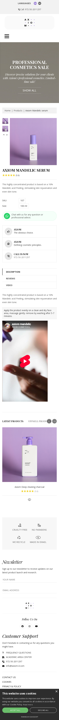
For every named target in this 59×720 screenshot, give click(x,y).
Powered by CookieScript (29, 717)
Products (18, 110)
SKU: (4, 200)
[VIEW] (29, 499)
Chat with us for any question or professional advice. (27, 216)
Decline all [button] (43, 710)
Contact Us (9, 677)
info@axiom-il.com (15, 665)
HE (40, 3)
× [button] (56, 691)
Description (13, 271)
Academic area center (19, 657)
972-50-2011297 (22, 257)
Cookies (6, 681)
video (9, 285)
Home (8, 110)
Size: (4, 205)
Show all (29, 90)
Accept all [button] (15, 710)
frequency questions (18, 652)
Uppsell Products (39, 421)
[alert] (29, 704)
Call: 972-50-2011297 (30, 9)
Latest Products (12, 421)
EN (35, 3)
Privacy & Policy (11, 686)
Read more (28, 704)
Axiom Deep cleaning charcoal (29, 486)
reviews (10, 278)
